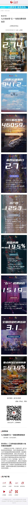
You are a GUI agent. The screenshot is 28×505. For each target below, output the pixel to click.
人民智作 (16, 495)
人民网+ (10, 486)
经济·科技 (7, 10)
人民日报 (4, 486)
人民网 (1, 10)
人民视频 (4, 495)
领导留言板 (22, 486)
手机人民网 (16, 486)
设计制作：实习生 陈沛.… (10, 437)
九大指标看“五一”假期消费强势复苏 (13, 435)
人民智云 (10, 495)
